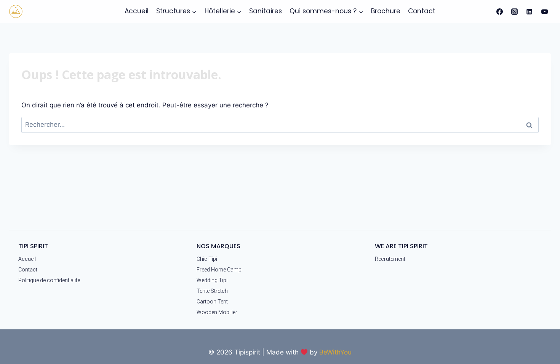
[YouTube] (544, 11)
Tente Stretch (212, 291)
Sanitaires (265, 11)
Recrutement (390, 259)
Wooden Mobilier (217, 312)
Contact (421, 11)
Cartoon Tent (212, 302)
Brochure (385, 11)
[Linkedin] (529, 11)
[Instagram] (514, 11)
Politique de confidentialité (49, 280)
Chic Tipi (207, 259)
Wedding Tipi (212, 280)
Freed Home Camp (219, 270)
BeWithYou (335, 352)
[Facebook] (499, 11)
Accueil (137, 11)
